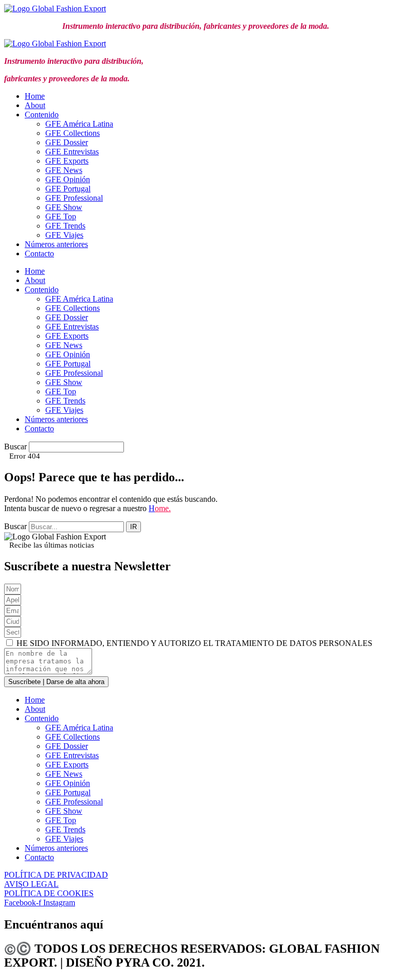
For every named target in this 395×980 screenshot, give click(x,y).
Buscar (15, 446)
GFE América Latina (79, 123)
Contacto (39, 253)
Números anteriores (56, 244)
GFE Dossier (66, 142)
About (35, 105)
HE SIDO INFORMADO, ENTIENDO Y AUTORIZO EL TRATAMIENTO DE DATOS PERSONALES (194, 643)
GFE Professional (74, 198)
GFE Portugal (68, 188)
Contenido (42, 114)
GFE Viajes (64, 235)
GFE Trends (65, 225)
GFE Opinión (67, 179)
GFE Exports (66, 160)
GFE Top (60, 216)
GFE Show (63, 207)
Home (35, 96)
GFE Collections (72, 133)
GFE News (63, 170)
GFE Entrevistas (72, 151)
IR (133, 527)
